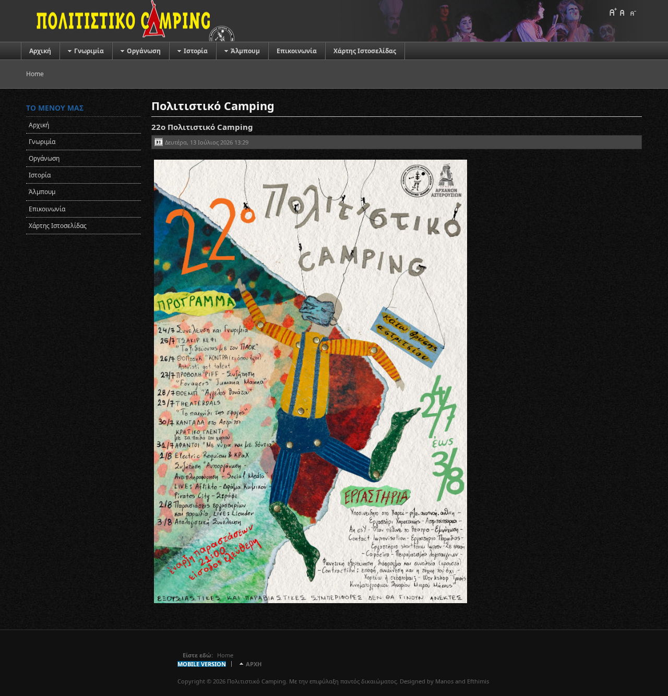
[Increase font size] (613, 12)
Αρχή (253, 664)
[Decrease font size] (632, 12)
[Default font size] (622, 12)
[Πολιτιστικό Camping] (130, 20)
